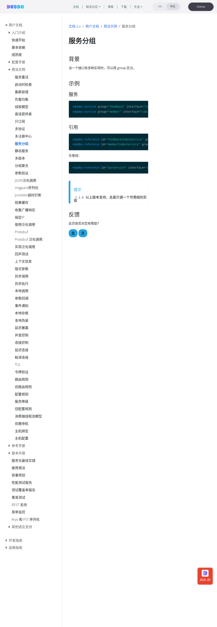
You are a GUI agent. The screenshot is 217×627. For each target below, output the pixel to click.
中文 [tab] (172, 6)
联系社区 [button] (92, 7)
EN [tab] (160, 6)
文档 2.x (75, 26)
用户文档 (92, 26)
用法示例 (110, 26)
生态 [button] (137, 7)
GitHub (201, 6)
